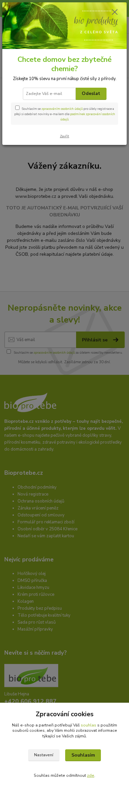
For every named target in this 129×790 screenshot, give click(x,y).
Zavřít (64, 136)
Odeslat (91, 93)
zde (90, 775)
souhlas (88, 725)
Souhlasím (83, 755)
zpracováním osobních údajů (62, 109)
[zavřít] (114, 12)
